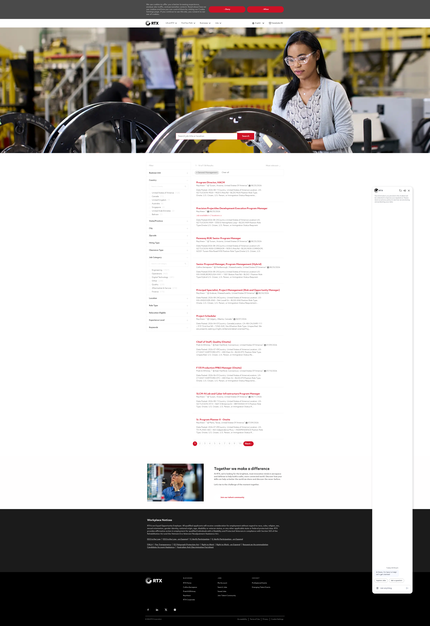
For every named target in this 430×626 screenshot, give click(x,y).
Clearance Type (156, 250)
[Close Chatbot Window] (408, 190)
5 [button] (214, 443)
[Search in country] (185, 186)
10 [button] (240, 443)
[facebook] (148, 609)
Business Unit (155, 173)
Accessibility (242, 619)
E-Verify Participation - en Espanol (227, 539)
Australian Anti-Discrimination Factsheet (195, 547)
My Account (222, 583)
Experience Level (156, 320)
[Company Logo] (152, 23)
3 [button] (204, 443)
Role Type (153, 306)
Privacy (265, 619)
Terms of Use (255, 619)
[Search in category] (185, 263)
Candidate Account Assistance (161, 547)
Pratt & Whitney (189, 591)
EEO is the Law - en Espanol (175, 539)
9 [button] (234, 443)
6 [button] (219, 443)
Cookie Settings (277, 619)
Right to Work (208, 545)
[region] (392, 389)
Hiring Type (154, 243)
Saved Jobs (222, 591)
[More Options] (377, 588)
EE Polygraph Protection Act (186, 545)
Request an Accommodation (255, 545)
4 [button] (209, 443)
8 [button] (229, 443)
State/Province (156, 221)
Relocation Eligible (157, 313)
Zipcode (152, 236)
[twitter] (166, 609)
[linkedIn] (157, 609)
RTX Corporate (189, 599)
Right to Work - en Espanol (228, 545)
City (151, 228)
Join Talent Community (227, 595)
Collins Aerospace (190, 587)
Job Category (155, 257)
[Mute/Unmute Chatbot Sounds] (404, 190)
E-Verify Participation (200, 539)
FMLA (150, 545)
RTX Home (187, 583)
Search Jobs (222, 587)
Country (152, 180)
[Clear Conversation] (400, 190)
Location (153, 298)
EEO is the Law (154, 539)
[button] (245, 136)
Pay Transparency (163, 545)
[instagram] (175, 609)
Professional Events (259, 583)
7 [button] (224, 443)
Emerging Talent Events (261, 587)
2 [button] (200, 443)
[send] (407, 588)
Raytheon (187, 595)
